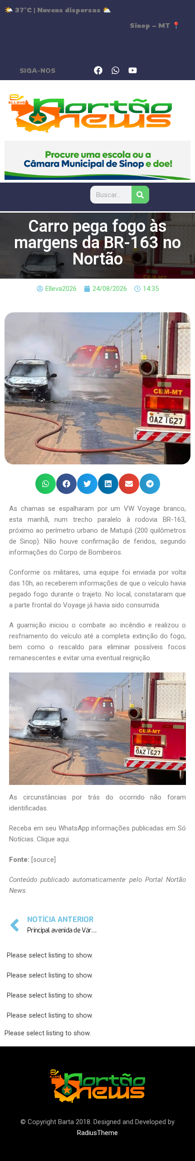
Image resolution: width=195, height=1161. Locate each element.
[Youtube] (132, 70)
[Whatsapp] (115, 70)
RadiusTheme (97, 1133)
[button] (45, 484)
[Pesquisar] (140, 195)
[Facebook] (98, 70)
